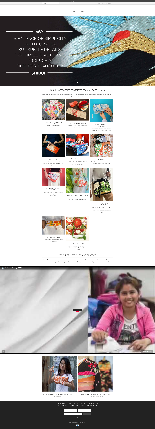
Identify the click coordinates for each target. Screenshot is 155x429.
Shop (74, 11)
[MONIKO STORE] (77, 7)
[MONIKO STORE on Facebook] (75, 418)
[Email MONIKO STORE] (80, 418)
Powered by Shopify (82, 422)
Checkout (110, 3)
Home (69, 11)
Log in (99, 3)
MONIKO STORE (75, 422)
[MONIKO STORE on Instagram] (77, 418)
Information (83, 11)
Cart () (105, 3)
